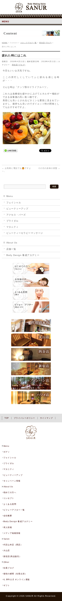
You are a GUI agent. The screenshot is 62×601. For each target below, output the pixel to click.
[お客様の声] (31, 287)
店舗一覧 (11, 249)
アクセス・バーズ (16, 214)
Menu (9, 196)
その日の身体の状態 (49, 168)
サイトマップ (46, 418)
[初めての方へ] (31, 274)
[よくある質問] (31, 299)
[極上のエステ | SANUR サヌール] (31, 9)
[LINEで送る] (10, 150)
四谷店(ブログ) (18, 65)
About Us (11, 242)
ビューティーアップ (17, 208)
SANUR (29, 596)
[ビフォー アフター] (31, 312)
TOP (6, 418)
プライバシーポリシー (24, 418)
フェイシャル (13, 202)
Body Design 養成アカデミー (23, 255)
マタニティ (12, 227)
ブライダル (12, 221)
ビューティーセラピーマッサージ (24, 233)
